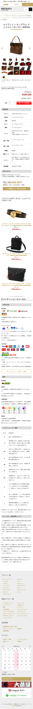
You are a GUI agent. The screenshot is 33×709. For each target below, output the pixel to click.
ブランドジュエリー (22, 609)
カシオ (19, 592)
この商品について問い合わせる (16, 188)
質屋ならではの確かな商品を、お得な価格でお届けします (16, 1)
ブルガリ (5, 583)
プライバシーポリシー (9, 628)
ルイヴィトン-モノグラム (17, 14)
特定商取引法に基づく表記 (10, 626)
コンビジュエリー (7, 617)
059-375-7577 (15, 182)
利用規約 (19, 628)
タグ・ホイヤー (7, 589)
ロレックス (6, 587)
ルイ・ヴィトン (5, 14)
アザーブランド (21, 585)
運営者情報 (6, 631)
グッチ (19, 581)
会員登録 (5, 4)
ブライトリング (21, 589)
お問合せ (19, 641)
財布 (4, 607)
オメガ (19, 587)
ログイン (16, 4)
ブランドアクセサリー (9, 611)
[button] (26, 9)
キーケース (20, 607)
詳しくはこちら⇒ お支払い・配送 (16, 371)
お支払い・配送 (7, 639)
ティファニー (6, 585)
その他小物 (6, 609)
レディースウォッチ (22, 613)
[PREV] (3, 646)
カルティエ (20, 583)
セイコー (5, 592)
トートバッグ (20, 603)
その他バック (20, 605)
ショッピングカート (22, 639)
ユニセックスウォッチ (9, 613)
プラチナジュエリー (8, 615)
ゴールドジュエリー (22, 615)
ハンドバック (6, 605)
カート (27, 4)
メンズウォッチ (21, 611)
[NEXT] (29, 646)
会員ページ (6, 641)
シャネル (5, 581)
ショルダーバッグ (6, 17)
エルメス (19, 579)
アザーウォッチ (7, 594)
